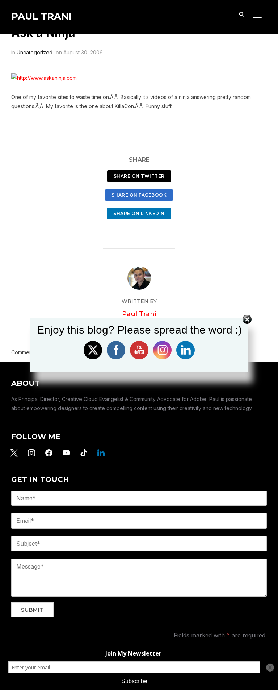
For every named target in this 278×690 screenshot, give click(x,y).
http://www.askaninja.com (47, 78)
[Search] (241, 14)
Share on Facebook (139, 195)
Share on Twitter (139, 176)
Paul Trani (41, 16)
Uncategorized (34, 52)
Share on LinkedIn (139, 213)
